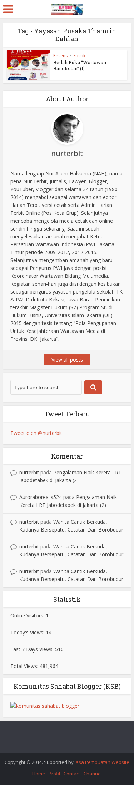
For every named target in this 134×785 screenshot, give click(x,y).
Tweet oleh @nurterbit (36, 433)
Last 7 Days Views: (32, 649)
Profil (54, 773)
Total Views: (25, 666)
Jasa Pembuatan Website (102, 762)
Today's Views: (28, 632)
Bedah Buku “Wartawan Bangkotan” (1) (79, 65)
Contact (72, 773)
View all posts (67, 359)
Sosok (79, 56)
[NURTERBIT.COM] (67, 8)
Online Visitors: (28, 615)
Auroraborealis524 (40, 497)
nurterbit (29, 472)
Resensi (61, 56)
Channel (93, 773)
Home (38, 773)
